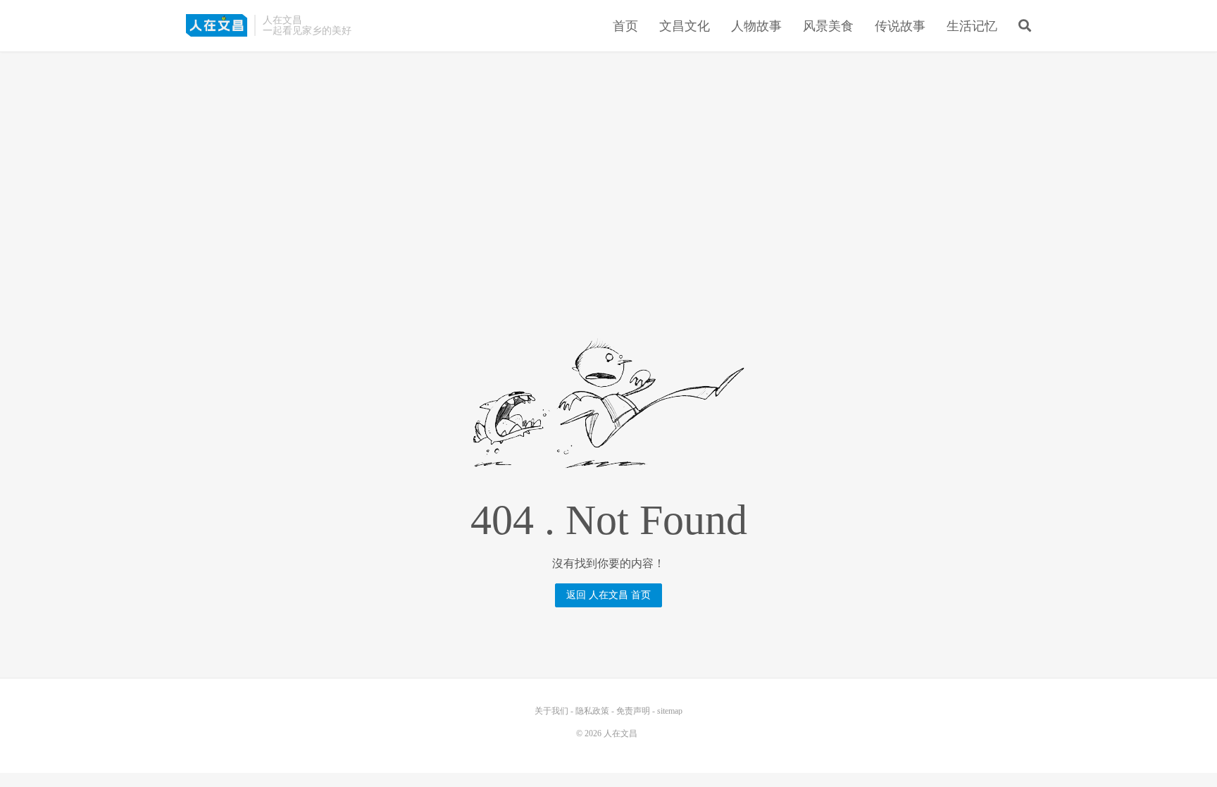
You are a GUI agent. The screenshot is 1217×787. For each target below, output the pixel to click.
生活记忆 (972, 26)
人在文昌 (216, 25)
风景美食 (828, 26)
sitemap (669, 711)
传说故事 (900, 26)
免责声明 (633, 711)
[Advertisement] (608, 161)
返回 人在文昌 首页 (608, 595)
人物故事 (756, 26)
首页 (625, 26)
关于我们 (551, 711)
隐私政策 (592, 711)
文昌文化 (684, 26)
